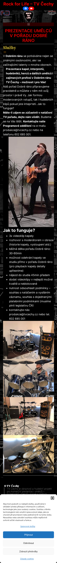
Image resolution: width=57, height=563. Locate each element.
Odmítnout (28, 543)
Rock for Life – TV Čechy (28, 4)
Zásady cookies (27, 559)
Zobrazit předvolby (28, 551)
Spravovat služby (27, 526)
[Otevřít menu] (28, 24)
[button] (52, 498)
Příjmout (28, 534)
